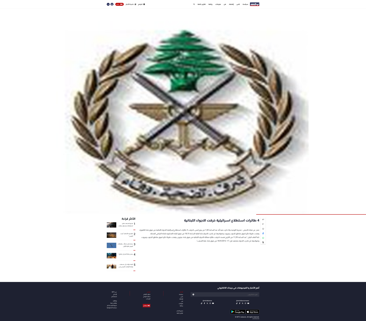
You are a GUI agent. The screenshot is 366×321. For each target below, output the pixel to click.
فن (225, 4)
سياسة (245, 4)
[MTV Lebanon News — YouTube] (248, 303)
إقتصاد (231, 4)
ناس (238, 4)
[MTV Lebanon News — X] (242, 303)
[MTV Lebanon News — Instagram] (245, 303)
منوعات (218, 4)
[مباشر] (146, 301)
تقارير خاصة (202, 4)
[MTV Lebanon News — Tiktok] (236, 303)
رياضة (210, 4)
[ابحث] (194, 4)
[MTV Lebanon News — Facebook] (239, 303)
